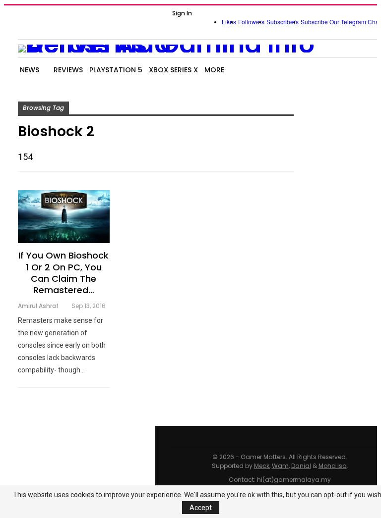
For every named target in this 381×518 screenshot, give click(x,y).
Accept (201, 508)
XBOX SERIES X (173, 70)
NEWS (29, 70)
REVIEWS (68, 70)
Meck (261, 466)
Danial (301, 466)
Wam (280, 466)
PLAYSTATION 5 (115, 70)
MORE (214, 70)
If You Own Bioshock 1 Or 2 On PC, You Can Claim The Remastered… (63, 272)
